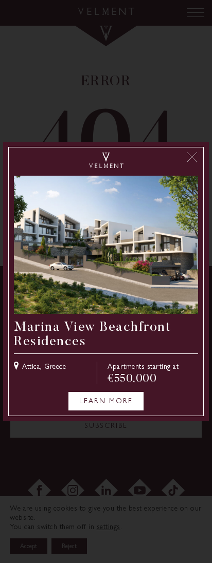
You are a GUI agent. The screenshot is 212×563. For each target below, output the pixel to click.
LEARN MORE (106, 401)
